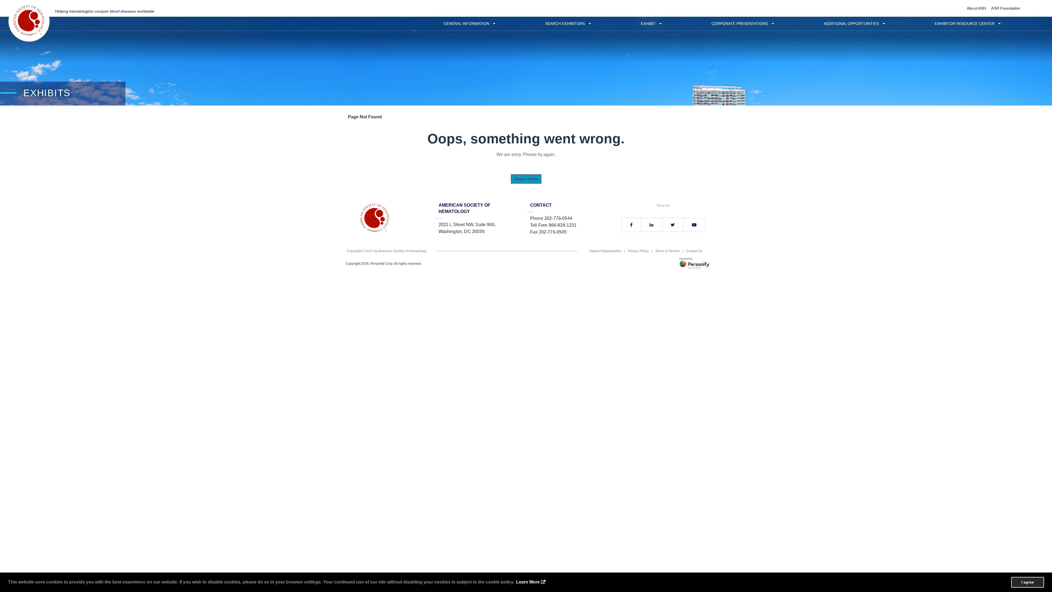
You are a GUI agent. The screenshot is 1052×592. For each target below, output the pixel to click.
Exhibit (650, 23)
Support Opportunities (605, 251)
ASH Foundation (1005, 8)
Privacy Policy (638, 251)
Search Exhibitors (566, 23)
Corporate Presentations (741, 23)
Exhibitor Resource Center (966, 23)
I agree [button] (1027, 582)
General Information (468, 23)
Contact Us (694, 251)
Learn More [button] (528, 582)
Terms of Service (667, 251)
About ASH (976, 8)
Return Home (526, 179)
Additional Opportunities (853, 23)
